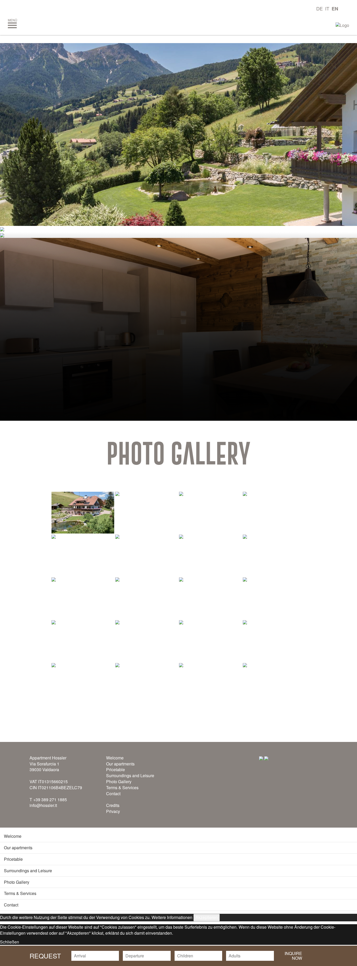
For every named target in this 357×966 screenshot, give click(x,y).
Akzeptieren (206, 917)
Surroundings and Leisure (130, 775)
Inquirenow (293, 956)
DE (319, 8)
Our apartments (120, 764)
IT (327, 8)
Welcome (115, 758)
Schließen (9, 942)
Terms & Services (122, 787)
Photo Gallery (118, 781)
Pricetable (115, 769)
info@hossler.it (43, 805)
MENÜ (12, 20)
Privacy (113, 811)
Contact (113, 794)
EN (335, 8)
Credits (112, 805)
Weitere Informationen (172, 917)
